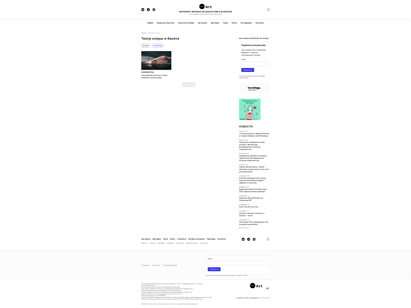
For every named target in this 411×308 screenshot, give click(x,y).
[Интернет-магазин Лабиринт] (250, 119)
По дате (145, 45)
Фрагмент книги (192, 243)
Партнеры (211, 239)
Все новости (244, 228)
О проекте (181, 239)
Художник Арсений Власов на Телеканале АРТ (251, 199)
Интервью (161, 243)
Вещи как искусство (165, 23)
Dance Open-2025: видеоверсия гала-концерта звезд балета (254, 223)
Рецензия (170, 243)
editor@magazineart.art (174, 294)
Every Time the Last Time (248, 207)
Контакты (260, 23)
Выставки (215, 23)
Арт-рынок (202, 23)
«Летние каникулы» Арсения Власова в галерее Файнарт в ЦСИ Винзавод (254, 135)
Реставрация (246, 23)
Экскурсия (203, 243)
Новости (144, 243)
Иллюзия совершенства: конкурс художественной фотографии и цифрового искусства (252, 180)
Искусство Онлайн (186, 23)
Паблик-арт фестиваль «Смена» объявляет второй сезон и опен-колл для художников (254, 169)
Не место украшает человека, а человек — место (251, 214)
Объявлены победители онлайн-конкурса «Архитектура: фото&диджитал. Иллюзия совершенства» (252, 145)
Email (243, 59)
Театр (225, 23)
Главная (143, 33)
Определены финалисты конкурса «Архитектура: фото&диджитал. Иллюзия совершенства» (253, 158)
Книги (234, 23)
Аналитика (180, 243)
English (150, 23)
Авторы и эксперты (196, 239)
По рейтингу (157, 45)
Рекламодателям (170, 265)
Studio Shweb (264, 298)
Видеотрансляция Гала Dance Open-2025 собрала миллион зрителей (253, 190)
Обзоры (153, 243)
